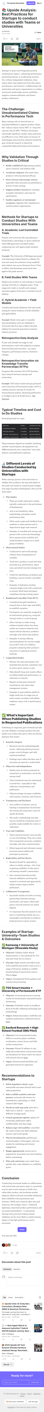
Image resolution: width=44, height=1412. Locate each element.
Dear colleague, (8, 1353)
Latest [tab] (10, 1297)
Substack (10, 1407)
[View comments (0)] (12, 39)
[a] (38, 1306)
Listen (39, 32)
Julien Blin (5, 31)
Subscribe (31, 3)
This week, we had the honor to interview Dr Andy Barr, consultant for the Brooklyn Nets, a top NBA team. (16, 1313)
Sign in (39, 3)
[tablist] (11, 1269)
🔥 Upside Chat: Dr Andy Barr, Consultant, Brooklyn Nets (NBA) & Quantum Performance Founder (16, 1307)
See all (6, 1364)
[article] (22, 1311)
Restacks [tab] (16, 1269)
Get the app (33, 1401)
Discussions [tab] (19, 1297)
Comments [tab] (7, 1269)
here (14, 975)
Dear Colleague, (8, 1334)
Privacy (23, 1394)
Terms (29, 1394)
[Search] (40, 1297)
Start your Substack (16, 1401)
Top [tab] (4, 1297)
